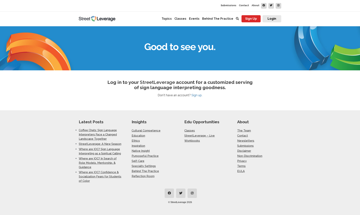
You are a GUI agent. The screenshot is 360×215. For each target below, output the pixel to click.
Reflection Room (143, 176)
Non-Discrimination (249, 156)
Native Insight (141, 151)
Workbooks (192, 140)
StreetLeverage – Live (199, 135)
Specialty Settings (144, 166)
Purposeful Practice (145, 156)
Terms (241, 166)
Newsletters (245, 140)
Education (138, 135)
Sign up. (196, 95)
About (255, 5)
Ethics (136, 140)
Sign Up (251, 18)
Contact (244, 5)
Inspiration (138, 145)
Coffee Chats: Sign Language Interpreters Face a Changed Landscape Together (98, 134)
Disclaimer (244, 151)
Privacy (242, 161)
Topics (167, 18)
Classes (180, 18)
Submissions (228, 5)
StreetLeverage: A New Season (100, 144)
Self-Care (138, 161)
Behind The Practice (217, 18)
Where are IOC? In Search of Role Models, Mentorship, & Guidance (98, 163)
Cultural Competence (146, 130)
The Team (244, 130)
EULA (241, 171)
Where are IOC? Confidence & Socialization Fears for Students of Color (100, 176)
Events (194, 18)
